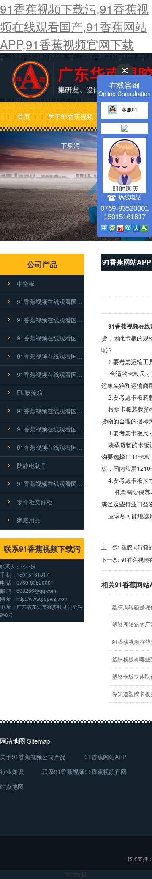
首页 (23, 116)
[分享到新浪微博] (120, 228)
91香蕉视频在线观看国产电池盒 (50, 447)
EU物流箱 (30, 392)
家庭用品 (29, 520)
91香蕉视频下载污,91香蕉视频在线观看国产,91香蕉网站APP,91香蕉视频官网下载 (74, 26)
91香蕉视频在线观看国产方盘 (50, 429)
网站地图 (76, 874)
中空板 (26, 283)
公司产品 (54, 756)
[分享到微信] (144, 228)
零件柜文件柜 (34, 502)
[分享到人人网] (136, 228)
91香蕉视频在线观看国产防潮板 (50, 374)
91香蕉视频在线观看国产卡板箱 (50, 483)
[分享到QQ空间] (112, 228)
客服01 (130, 109)
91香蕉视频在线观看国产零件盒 (50, 356)
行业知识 (12, 771)
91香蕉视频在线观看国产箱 (50, 319)
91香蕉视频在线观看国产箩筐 (50, 338)
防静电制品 (31, 465)
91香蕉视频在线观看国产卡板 (50, 301)
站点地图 (12, 786)
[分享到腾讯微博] (128, 228)
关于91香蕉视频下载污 (70, 121)
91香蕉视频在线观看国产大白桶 (50, 410)
